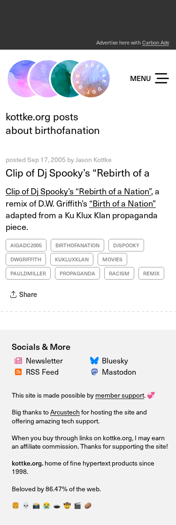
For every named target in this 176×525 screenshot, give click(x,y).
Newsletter (44, 360)
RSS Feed (42, 371)
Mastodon (119, 371)
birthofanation (77, 245)
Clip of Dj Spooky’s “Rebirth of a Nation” (78, 191)
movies (112, 259)
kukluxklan (72, 259)
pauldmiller (28, 273)
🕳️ (57, 505)
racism (119, 273)
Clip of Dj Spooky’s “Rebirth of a (78, 172)
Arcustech (65, 412)
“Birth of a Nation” (122, 203)
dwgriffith (25, 259)
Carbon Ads (155, 42)
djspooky (126, 245)
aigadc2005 (26, 245)
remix (151, 273)
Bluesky (115, 360)
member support (119, 395)
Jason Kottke (94, 159)
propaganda (77, 273)
